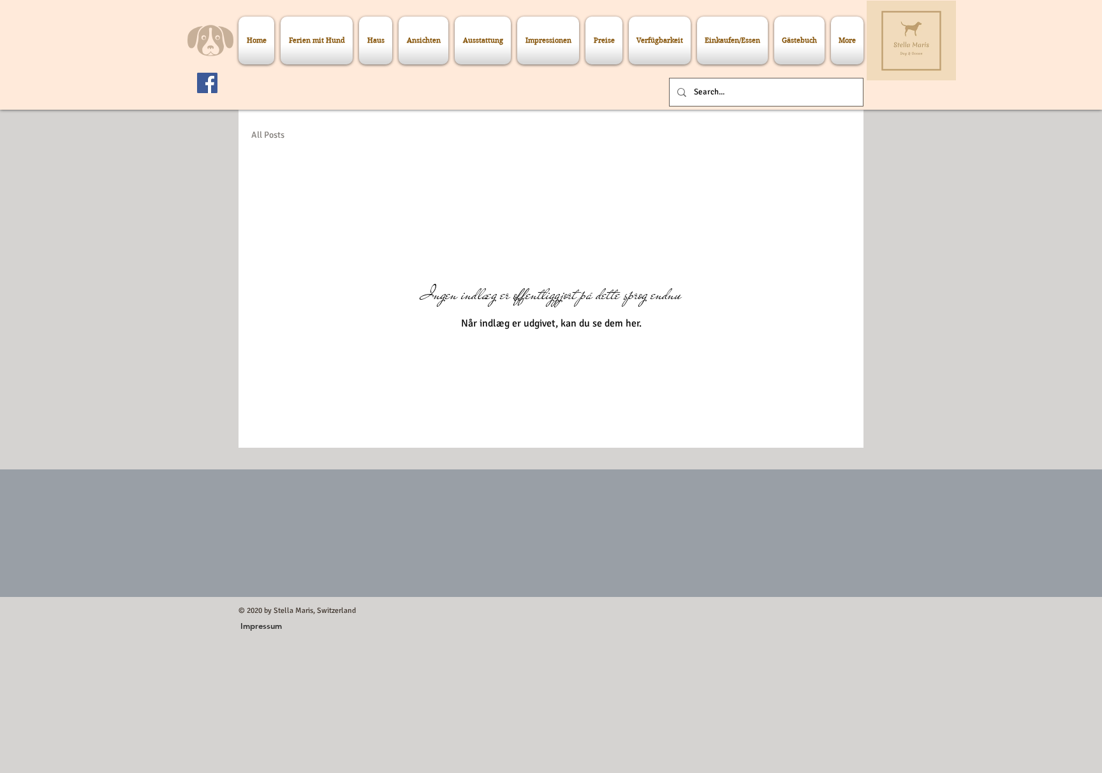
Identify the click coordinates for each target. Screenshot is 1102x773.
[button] (261, 626)
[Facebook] (207, 83)
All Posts (267, 134)
